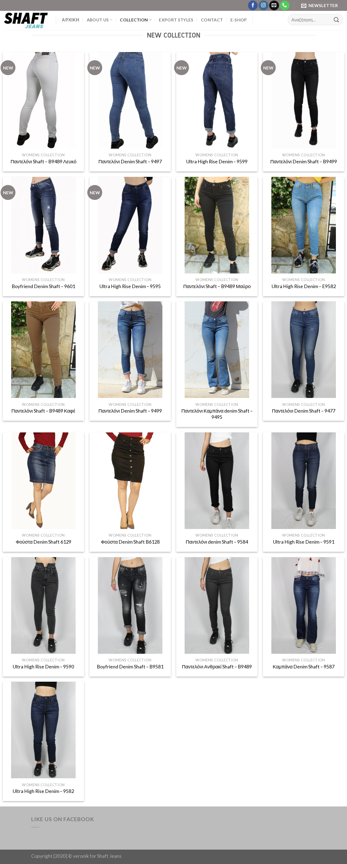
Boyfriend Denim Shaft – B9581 (130, 666)
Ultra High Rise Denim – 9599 (217, 161)
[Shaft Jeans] (26, 20)
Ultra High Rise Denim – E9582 (304, 286)
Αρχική (70, 19)
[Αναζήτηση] (336, 19)
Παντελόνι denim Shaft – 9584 (217, 542)
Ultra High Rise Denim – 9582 (43, 791)
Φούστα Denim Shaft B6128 (130, 542)
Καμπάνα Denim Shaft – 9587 (304, 666)
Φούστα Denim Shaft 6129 (43, 542)
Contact (212, 19)
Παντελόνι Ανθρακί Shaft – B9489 (217, 666)
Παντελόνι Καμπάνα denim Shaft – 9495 (217, 414)
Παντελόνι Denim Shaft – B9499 (303, 161)
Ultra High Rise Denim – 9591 (303, 542)
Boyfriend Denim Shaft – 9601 (43, 286)
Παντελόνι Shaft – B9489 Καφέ (43, 411)
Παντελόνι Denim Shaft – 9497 (130, 161)
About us (98, 19)
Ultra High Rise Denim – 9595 (130, 286)
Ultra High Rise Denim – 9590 (43, 666)
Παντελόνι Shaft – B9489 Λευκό (43, 161)
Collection (134, 19)
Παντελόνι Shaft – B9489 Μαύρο (217, 286)
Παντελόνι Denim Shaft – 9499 (130, 411)
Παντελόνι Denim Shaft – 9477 (303, 411)
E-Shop (238, 19)
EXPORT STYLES (176, 19)
